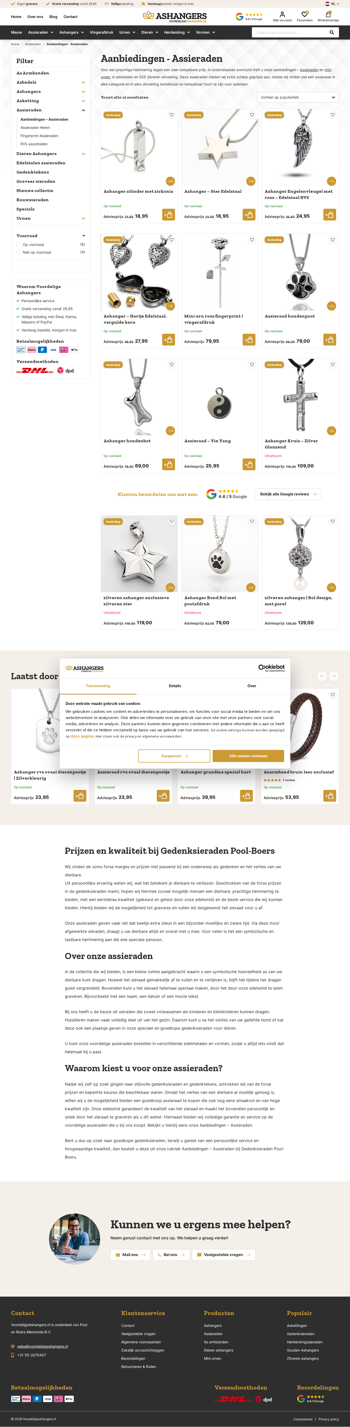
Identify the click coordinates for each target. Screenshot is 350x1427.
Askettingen (297, 1325)
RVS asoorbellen (34, 144)
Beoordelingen (133, 1358)
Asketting (27, 100)
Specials (25, 209)
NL (333, 4)
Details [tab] (175, 686)
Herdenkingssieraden (305, 1342)
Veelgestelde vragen (223, 1254)
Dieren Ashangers (36, 153)
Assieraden (38, 32)
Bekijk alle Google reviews (284, 494)
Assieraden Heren (35, 127)
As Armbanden (32, 73)
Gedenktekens (32, 172)
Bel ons (170, 1254)
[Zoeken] (332, 32)
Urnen (124, 32)
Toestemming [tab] (98, 686)
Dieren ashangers (218, 1350)
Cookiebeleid (302, 1419)
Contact (70, 16)
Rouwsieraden (32, 200)
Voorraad (26, 235)
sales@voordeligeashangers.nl (42, 1346)
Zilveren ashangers (303, 1358)
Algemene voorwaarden (141, 1342)
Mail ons (130, 1254)
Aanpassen (171, 756)
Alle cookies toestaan (248, 756)
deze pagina (82, 736)
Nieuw (16, 32)
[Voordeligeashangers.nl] (174, 16)
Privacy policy (328, 1419)
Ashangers (69, 32)
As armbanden (216, 1342)
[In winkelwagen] (168, 215)
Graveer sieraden (35, 181)
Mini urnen (212, 1358)
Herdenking (174, 32)
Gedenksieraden (300, 1334)
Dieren (147, 32)
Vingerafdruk (101, 32)
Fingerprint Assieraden (39, 135)
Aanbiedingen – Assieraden (44, 119)
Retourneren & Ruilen (138, 1366)
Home (16, 16)
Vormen (203, 32)
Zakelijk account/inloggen (142, 1350)
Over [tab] (252, 686)
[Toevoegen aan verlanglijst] (171, 115)
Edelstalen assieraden (41, 163)
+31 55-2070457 (31, 1355)
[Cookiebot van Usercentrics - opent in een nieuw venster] (262, 668)
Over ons (35, 16)
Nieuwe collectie (34, 190)
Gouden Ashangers (303, 1350)
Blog (53, 16)
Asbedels (26, 82)
